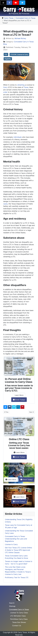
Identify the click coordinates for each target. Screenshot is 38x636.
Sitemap (12, 606)
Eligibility (8, 59)
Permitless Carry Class (19, 619)
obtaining (20, 85)
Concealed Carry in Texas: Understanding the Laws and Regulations (16, 538)
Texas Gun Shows (19, 622)
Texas (26, 87)
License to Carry (11, 544)
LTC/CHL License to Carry (19, 54)
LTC (6, 54)
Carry (5, 87)
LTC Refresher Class (18, 616)
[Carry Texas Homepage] (19, 592)
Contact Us (16, 626)
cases (5, 204)
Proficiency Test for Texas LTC (16, 577)
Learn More (20, 395)
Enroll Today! (20, 400)
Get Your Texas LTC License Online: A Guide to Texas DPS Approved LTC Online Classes (18, 550)
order (5, 92)
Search (11, 603)
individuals (18, 137)
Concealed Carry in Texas (19, 609)
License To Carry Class (19, 613)
